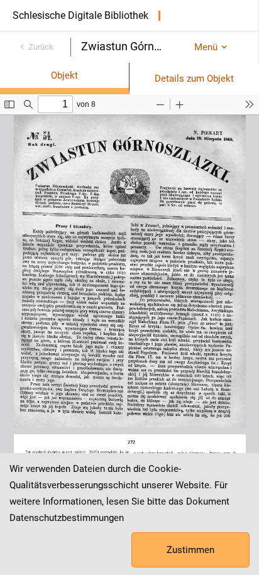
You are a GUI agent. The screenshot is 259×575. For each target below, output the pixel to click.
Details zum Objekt (194, 78)
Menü (206, 47)
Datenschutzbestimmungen (66, 517)
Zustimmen (190, 550)
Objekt (64, 75)
